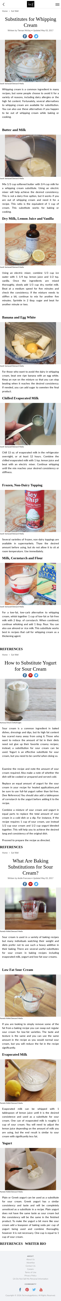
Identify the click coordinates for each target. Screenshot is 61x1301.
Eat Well (14, 11)
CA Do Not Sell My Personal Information (30, 1279)
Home (5, 11)
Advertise (31, 1263)
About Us (30, 1260)
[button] (25, 36)
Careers (30, 1269)
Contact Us (30, 1266)
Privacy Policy (30, 1276)
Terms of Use (30, 1272)
